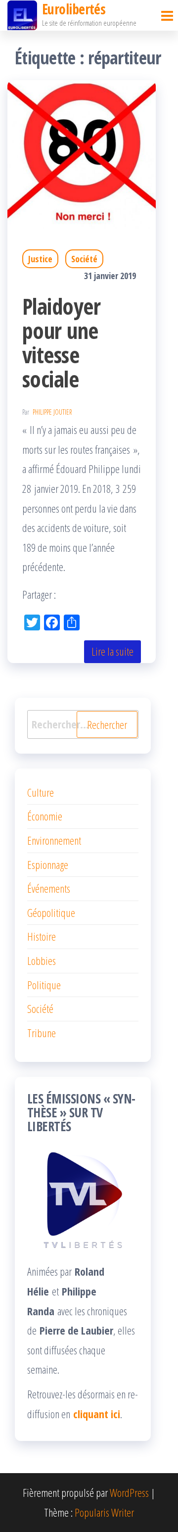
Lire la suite (112, 651)
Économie (44, 816)
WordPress (129, 1492)
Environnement (54, 840)
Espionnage (47, 864)
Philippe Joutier (52, 412)
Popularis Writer (104, 1512)
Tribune (41, 1032)
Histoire (41, 936)
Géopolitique (51, 912)
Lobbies (41, 960)
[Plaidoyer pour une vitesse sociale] (81, 152)
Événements (48, 888)
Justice (40, 259)
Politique (44, 984)
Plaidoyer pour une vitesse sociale (61, 342)
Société (84, 259)
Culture (40, 792)
